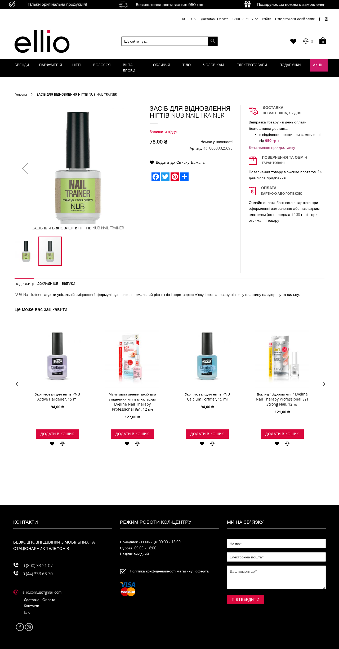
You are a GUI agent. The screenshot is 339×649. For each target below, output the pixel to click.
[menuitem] (21, 65)
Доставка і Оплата (215, 19)
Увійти (266, 19)
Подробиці (24, 284)
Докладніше (47, 283)
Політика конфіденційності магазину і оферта (169, 571)
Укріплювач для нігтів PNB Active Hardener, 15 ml (57, 397)
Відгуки (68, 283)
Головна (21, 94)
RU (184, 19)
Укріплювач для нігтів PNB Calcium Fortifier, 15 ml (207, 397)
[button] (25, 168)
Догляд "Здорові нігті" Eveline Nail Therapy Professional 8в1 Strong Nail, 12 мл (282, 399)
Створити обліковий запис (295, 19)
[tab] (26, 282)
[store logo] (42, 41)
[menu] (169, 68)
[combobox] (170, 41)
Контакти (31, 605)
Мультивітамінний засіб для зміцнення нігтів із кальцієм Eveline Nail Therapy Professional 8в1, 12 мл (132, 402)
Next (322, 385)
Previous (17, 385)
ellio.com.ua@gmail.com (42, 592)
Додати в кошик (57, 434)
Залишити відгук (163, 131)
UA (193, 19)
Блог (28, 612)
